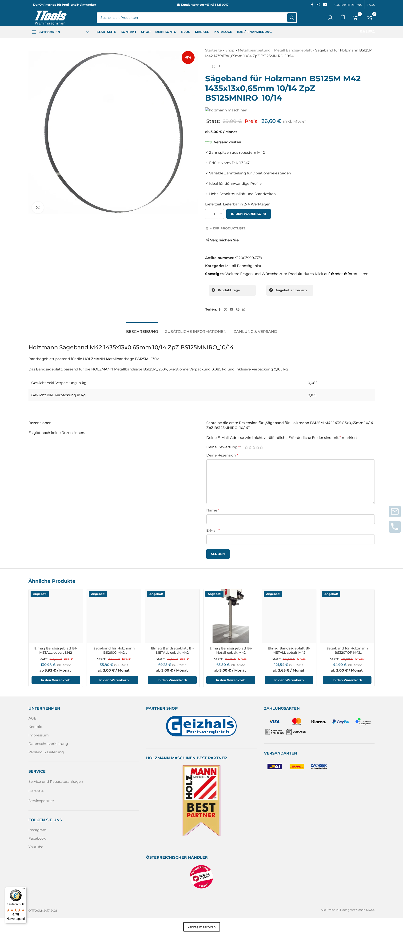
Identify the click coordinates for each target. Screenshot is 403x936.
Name (212, 510)
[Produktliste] (343, 17)
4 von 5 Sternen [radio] (257, 447)
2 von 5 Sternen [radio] (250, 447)
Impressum (38, 735)
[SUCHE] (291, 17)
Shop (229, 50)
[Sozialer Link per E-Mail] (232, 309)
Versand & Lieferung (46, 752)
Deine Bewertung (223, 447)
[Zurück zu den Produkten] (213, 66)
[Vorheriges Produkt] (208, 66)
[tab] (142, 329)
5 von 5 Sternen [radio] (261, 447)
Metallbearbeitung (254, 50)
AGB (32, 718)
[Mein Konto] (330, 17)
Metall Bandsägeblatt (293, 50)
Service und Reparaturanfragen (55, 781)
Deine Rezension (222, 455)
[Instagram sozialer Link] (318, 4)
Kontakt (35, 726)
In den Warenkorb (248, 214)
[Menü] (24, 890)
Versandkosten (227, 142)
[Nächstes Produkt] (219, 66)
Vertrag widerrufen (201, 926)
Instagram (37, 830)
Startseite (213, 50)
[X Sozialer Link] (226, 309)
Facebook (37, 838)
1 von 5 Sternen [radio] (246, 447)
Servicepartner (41, 800)
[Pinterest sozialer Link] (238, 309)
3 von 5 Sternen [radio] (254, 447)
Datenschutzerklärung (48, 743)
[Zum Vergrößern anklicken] (38, 207)
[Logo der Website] (50, 17)
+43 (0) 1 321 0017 (216, 4)
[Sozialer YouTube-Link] (325, 4)
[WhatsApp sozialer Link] (244, 309)
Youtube (35, 847)
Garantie (36, 791)
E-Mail (213, 530)
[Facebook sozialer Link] (312, 4)
